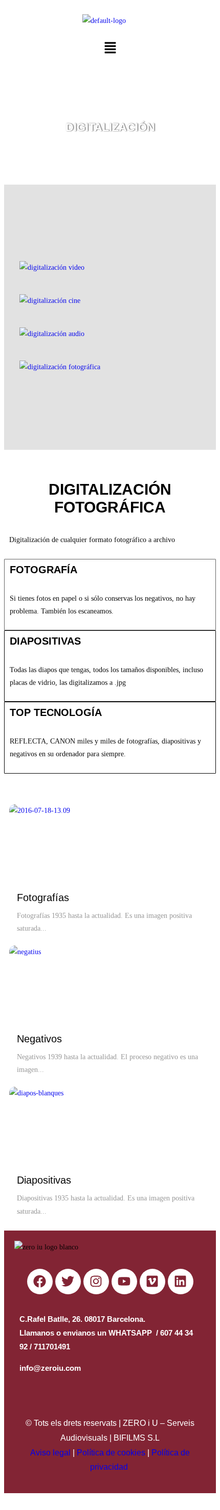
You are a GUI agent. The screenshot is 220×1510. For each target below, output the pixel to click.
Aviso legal (50, 1452)
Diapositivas (44, 1180)
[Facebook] (40, 1281)
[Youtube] (124, 1281)
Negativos (39, 1038)
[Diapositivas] (47, 1125)
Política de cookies (111, 1452)
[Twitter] (68, 1281)
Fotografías (43, 897)
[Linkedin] (180, 1281)
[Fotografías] (47, 842)
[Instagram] (96, 1281)
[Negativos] (47, 983)
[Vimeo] (152, 1281)
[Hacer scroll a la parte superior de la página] (7, 1499)
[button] (110, 48)
